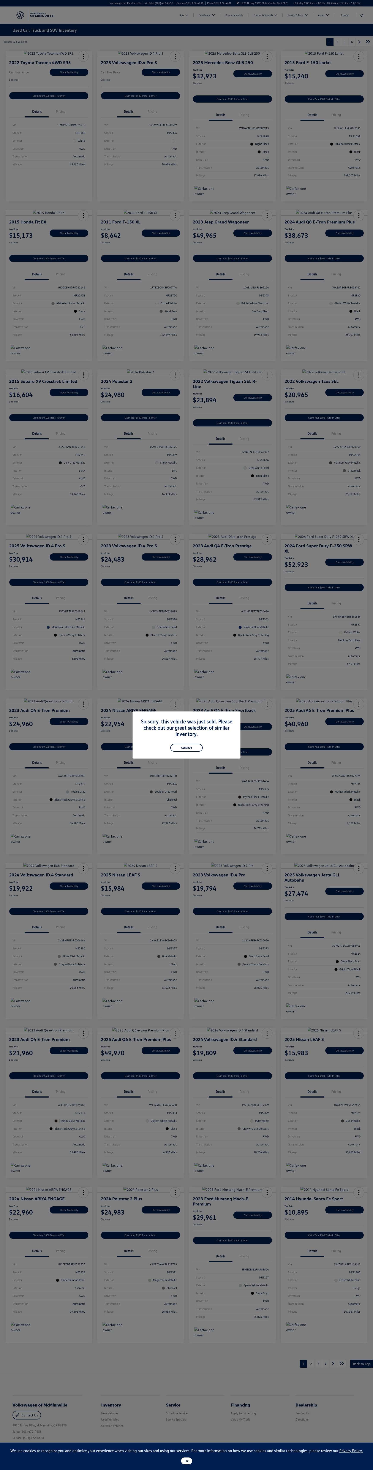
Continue (186, 747)
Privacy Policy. (351, 1450)
